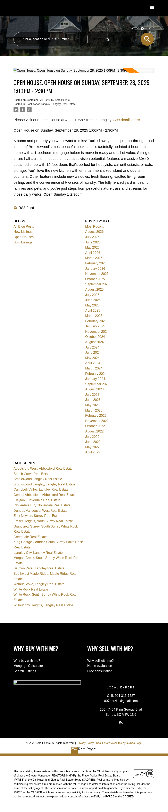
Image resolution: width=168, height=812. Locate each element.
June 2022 (93, 442)
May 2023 (92, 405)
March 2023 (93, 410)
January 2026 (95, 268)
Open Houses (24, 237)
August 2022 (94, 431)
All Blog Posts (24, 226)
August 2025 (94, 289)
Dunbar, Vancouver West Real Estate (40, 510)
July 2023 (92, 394)
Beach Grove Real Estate (32, 474)
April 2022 (92, 452)
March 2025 (93, 316)
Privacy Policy (85, 742)
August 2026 (94, 231)
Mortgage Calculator (28, 665)
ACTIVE (135, 28)
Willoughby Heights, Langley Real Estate (43, 605)
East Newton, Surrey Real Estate (37, 515)
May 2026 (92, 247)
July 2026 (92, 237)
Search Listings (25, 671)
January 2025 (95, 326)
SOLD (151, 28)
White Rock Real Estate (31, 589)
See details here (126, 120)
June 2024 (93, 352)
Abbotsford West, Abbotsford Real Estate (43, 468)
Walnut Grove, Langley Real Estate (39, 584)
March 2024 (93, 368)
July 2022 (92, 436)
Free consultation (99, 671)
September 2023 (97, 384)
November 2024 (97, 331)
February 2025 (96, 321)
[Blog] (121, 722)
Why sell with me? (100, 660)
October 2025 (95, 279)
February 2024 (96, 373)
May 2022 (92, 447)
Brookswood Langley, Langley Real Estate (51, 104)
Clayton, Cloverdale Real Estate (37, 500)
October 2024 (95, 336)
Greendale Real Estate (30, 537)
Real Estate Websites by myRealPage (119, 742)
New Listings (23, 231)
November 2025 (97, 273)
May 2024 (92, 358)
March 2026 (93, 258)
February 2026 (96, 263)
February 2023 (96, 415)
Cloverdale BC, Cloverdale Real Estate (42, 505)
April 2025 (92, 310)
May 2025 (92, 305)
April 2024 (92, 363)
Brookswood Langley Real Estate (38, 479)
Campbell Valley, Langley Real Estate (41, 489)
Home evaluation (99, 665)
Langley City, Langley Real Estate (38, 552)
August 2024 (94, 342)
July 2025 (92, 295)
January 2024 (95, 379)
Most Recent (94, 226)
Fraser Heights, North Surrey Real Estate (43, 521)
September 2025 (97, 284)
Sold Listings (23, 242)
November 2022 (97, 421)
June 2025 (93, 300)
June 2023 (93, 399)
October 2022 (95, 426)
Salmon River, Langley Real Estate (39, 568)
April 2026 (92, 253)
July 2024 (92, 347)
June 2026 (93, 242)
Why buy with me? (27, 660)
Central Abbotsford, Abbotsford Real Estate (45, 495)
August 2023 (94, 389)
